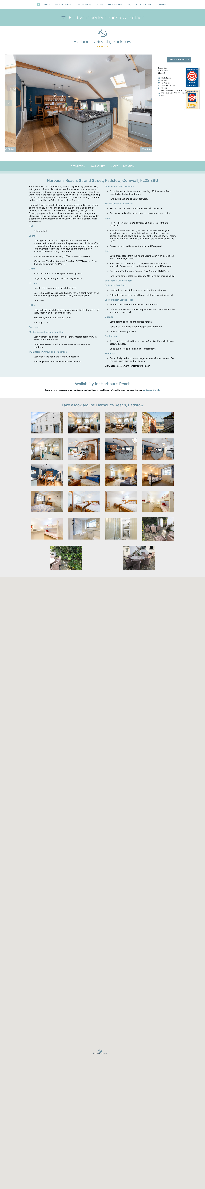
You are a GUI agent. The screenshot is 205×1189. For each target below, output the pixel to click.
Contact (161, 4)
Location (128, 166)
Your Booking (115, 4)
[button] (100, 1053)
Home (47, 4)
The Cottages (83, 4)
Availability (98, 166)
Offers (99, 4)
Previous (8, 103)
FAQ (129, 4)
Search (63, 4)
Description (78, 166)
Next (148, 103)
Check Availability (179, 59)
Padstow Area (143, 4)
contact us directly (151, 390)
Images (114, 166)
